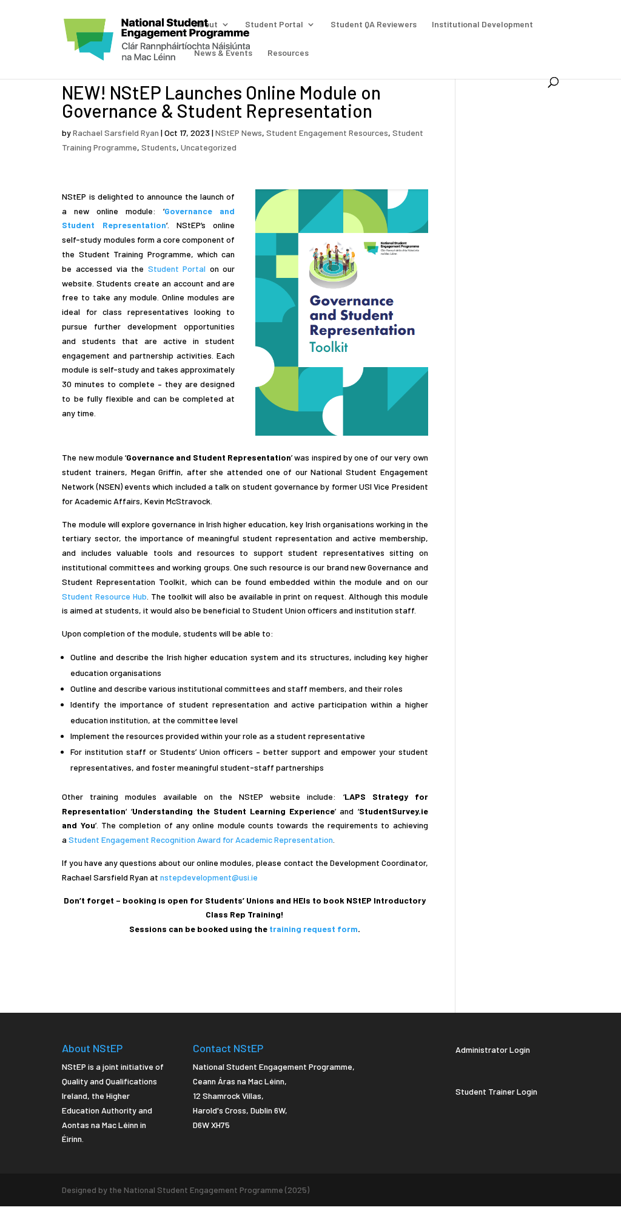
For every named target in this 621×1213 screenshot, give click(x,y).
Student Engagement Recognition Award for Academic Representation (201, 839)
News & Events (223, 53)
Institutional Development (482, 24)
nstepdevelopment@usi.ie (209, 877)
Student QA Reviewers (374, 24)
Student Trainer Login (496, 1091)
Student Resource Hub (104, 596)
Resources (288, 53)
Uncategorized (209, 147)
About (206, 24)
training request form (313, 929)
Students (158, 147)
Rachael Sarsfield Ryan (116, 132)
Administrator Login (492, 1049)
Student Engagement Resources (327, 132)
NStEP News (238, 132)
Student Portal (274, 24)
